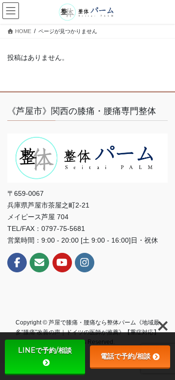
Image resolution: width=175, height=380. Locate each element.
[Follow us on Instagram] (84, 262)
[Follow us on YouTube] (62, 262)
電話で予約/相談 (126, 356)
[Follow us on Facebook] (17, 262)
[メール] (39, 262)
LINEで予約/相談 (45, 350)
